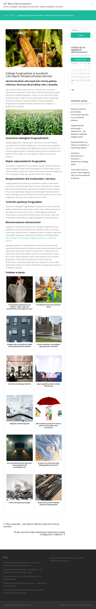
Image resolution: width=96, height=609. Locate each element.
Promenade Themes (82, 605)
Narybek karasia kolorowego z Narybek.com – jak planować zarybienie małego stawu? (79, 131)
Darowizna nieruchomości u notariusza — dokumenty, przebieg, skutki (80, 158)
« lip (72, 90)
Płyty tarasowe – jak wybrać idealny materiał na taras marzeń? (31, 525)
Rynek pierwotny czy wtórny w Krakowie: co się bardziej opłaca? (80, 145)
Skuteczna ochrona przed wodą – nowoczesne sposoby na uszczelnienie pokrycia (80, 114)
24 (72, 80)
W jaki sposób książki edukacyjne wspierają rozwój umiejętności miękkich (39, 533)
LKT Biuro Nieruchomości (17, 3)
